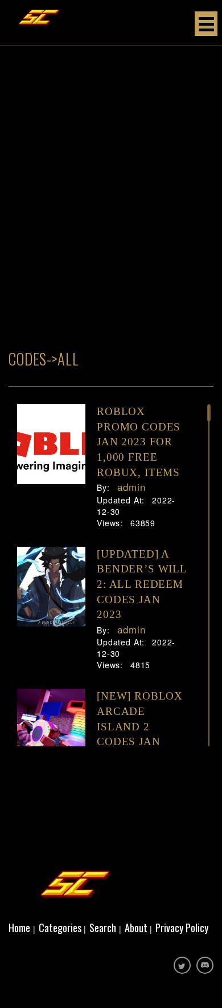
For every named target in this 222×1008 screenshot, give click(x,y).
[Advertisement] (111, 225)
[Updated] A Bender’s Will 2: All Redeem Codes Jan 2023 (142, 584)
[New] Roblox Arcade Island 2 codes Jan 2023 (140, 726)
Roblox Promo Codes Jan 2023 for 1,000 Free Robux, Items (138, 441)
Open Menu (206, 23)
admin (130, 486)
